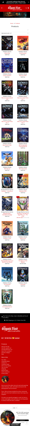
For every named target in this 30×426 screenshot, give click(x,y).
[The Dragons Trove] (14, 8)
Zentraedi (22, 284)
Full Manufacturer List (6, 349)
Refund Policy (4, 370)
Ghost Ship (7, 53)
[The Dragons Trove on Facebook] (3, 338)
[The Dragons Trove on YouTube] (7, 338)
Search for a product (6, 351)
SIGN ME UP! (22, 420)
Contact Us (4, 362)
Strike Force (23, 238)
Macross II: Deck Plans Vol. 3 (22, 122)
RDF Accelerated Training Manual (23, 145)
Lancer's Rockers (7, 75)
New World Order (7, 145)
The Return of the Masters (23, 261)
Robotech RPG (22, 191)
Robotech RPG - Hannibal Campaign (7, 214)
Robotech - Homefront (7, 191)
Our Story (3, 359)
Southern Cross (7, 238)
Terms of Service (5, 372)
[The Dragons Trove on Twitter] (5, 338)
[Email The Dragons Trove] (2, 338)
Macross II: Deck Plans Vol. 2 (7, 122)
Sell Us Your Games (6, 365)
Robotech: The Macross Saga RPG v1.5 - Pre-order (23, 215)
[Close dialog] (29, 410)
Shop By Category (5, 352)
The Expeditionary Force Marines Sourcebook (7, 261)
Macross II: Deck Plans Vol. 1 (22, 98)
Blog (2, 354)
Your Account (4, 367)
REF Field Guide (23, 168)
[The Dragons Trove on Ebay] (10, 339)
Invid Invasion (22, 53)
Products (17, 23)
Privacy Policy (4, 373)
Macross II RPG (23, 75)
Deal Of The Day (5, 346)
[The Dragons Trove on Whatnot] (15, 338)
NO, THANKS (22, 422)
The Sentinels (7, 284)
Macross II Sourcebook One (7, 98)
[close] (28, 2)
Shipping (3, 368)
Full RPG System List (6, 348)
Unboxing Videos (5, 361)
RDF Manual (7, 168)
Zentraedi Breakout (7, 306)
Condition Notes (5, 364)
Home (11, 23)
